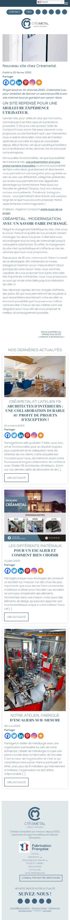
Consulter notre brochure (41, 878)
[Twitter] (12, 82)
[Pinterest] (44, 11)
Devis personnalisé (35, 873)
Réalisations (34, 867)
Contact (14, 12)
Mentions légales (39, 908)
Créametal (34, 857)
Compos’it (47, 911)
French (44, 2)
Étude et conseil (35, 864)
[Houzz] (64, 11)
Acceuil (35, 854)
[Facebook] (51, 11)
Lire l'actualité (16, 478)
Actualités (35, 870)
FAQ (29, 12)
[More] (39, 82)
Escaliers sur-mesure (34, 860)
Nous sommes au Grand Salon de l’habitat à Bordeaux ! (51, 334)
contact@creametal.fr (20, 908)
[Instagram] (38, 11)
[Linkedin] (57, 11)
